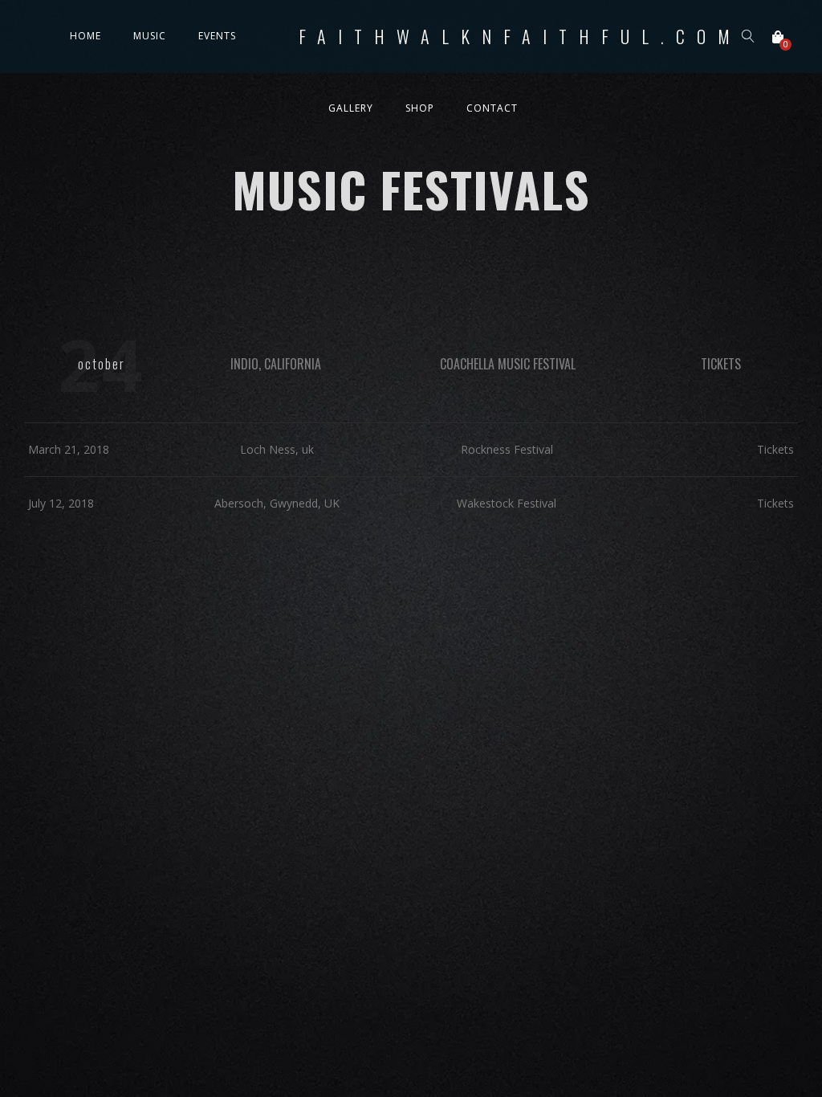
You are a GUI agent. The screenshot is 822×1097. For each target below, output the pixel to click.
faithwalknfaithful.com (520, 36)
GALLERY (350, 108)
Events (217, 36)
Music (149, 36)
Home (85, 36)
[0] (777, 37)
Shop (419, 108)
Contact (492, 108)
